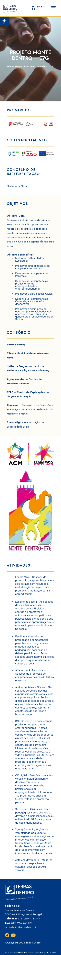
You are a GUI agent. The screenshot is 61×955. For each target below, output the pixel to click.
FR (33, 9)
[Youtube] (13, 935)
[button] (4, 21)
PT (34, 6)
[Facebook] (7, 935)
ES (42, 6)
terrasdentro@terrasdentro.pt (20, 927)
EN (38, 6)
